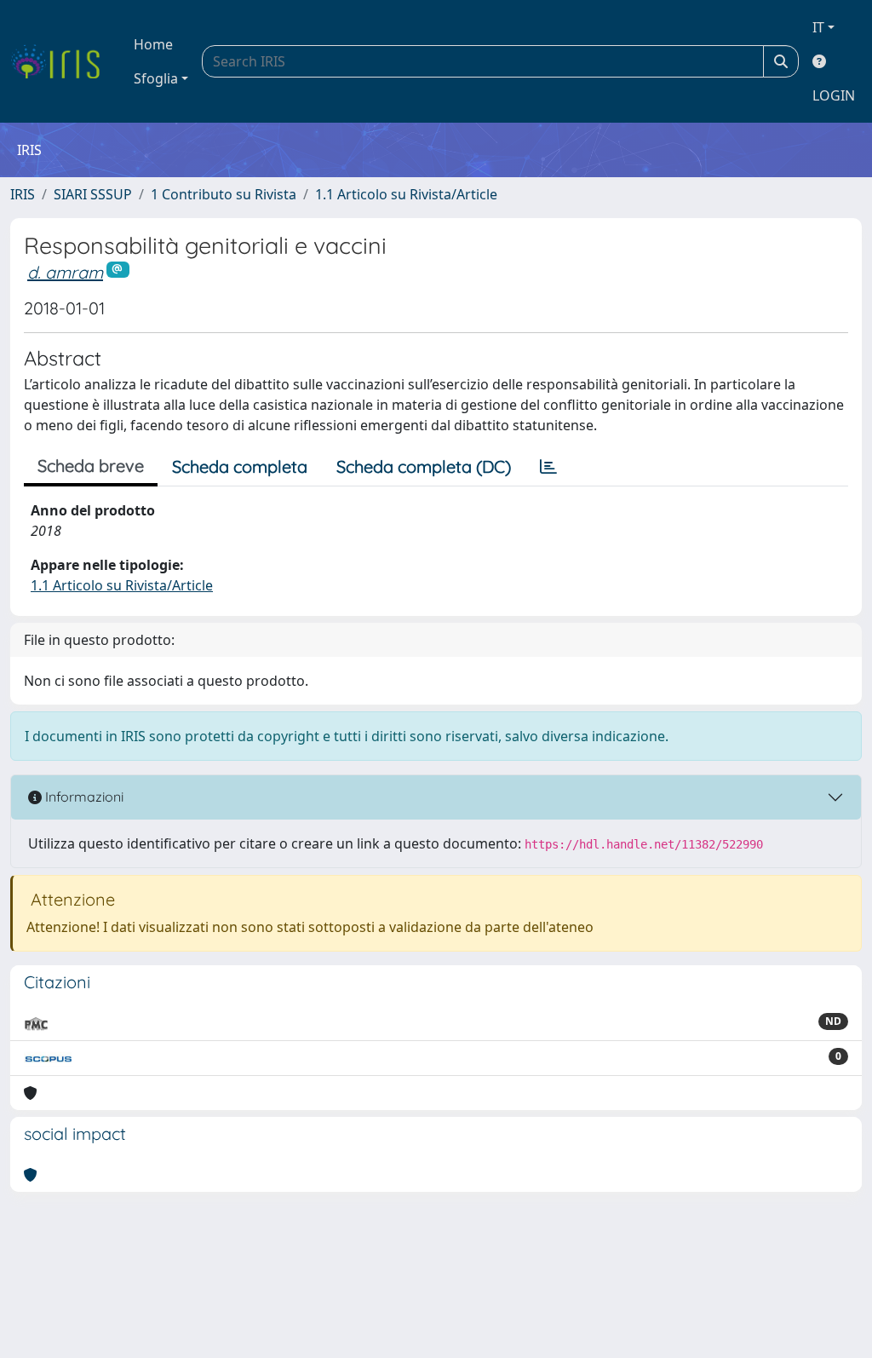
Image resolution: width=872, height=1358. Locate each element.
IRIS (22, 194)
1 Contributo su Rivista (223, 194)
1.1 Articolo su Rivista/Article (406, 194)
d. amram (65, 272)
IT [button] (818, 27)
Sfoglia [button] (156, 78)
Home (153, 44)
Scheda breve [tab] (90, 465)
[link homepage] (61, 61)
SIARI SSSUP (93, 194)
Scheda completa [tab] (239, 466)
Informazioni (82, 796)
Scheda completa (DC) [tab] (423, 466)
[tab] (548, 467)
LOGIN (833, 95)
